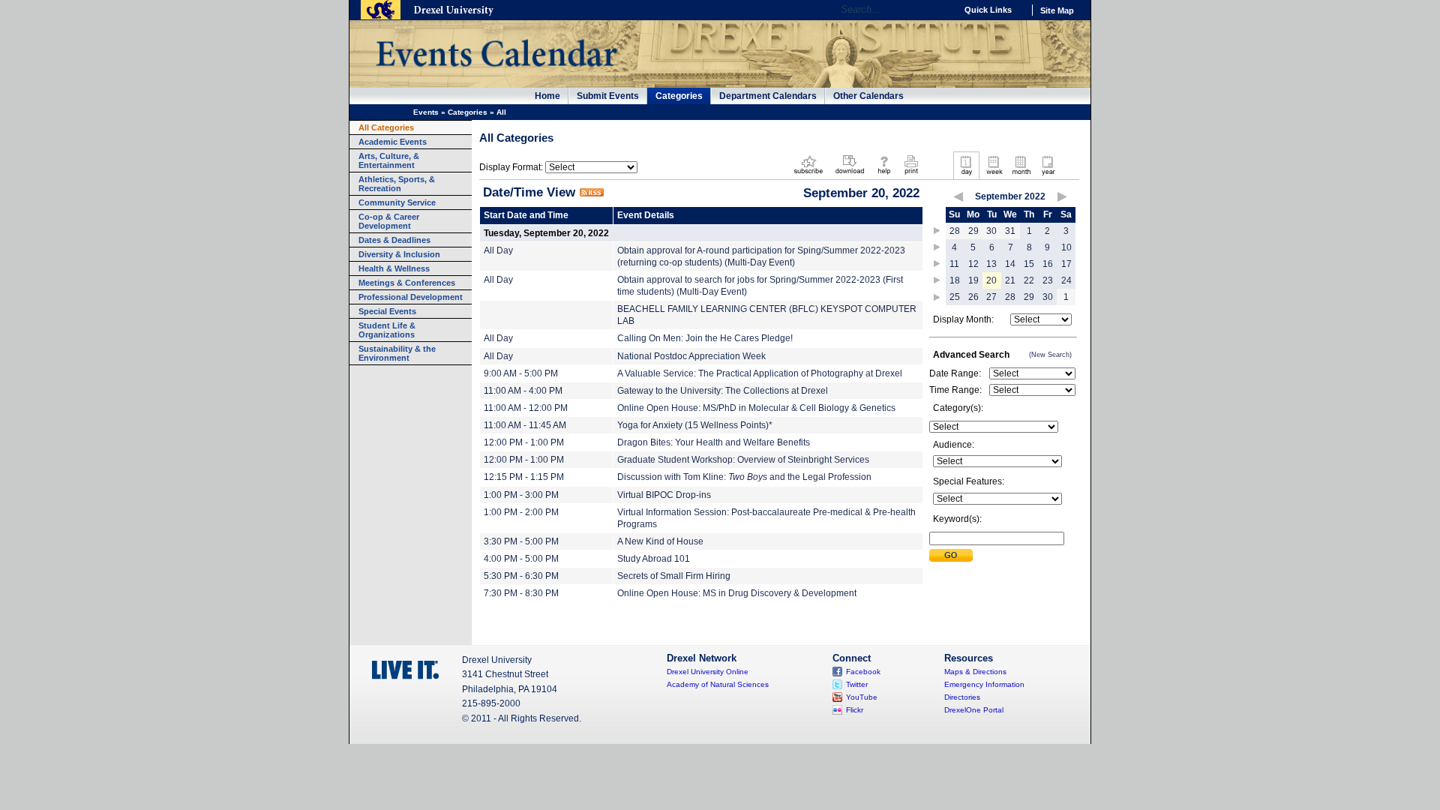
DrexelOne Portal (974, 710)
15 (1029, 264)
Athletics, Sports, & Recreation (396, 184)
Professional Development (410, 297)
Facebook (863, 672)
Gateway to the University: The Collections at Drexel (722, 390)
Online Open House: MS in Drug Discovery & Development (736, 593)
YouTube (862, 697)
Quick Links (988, 9)
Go (941, 9)
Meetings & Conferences (406, 282)
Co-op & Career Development (388, 221)
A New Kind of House (660, 541)
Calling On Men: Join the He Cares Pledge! (705, 338)
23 (1047, 280)
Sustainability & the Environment (397, 353)
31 (1010, 231)
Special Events (387, 311)
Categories (679, 96)
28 (955, 231)
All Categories (386, 127)
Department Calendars (768, 96)
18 (955, 280)
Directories (962, 697)
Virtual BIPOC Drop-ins (664, 495)
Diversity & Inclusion (399, 254)
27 (991, 297)
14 (1010, 264)
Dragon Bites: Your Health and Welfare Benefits (713, 442)
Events (426, 112)
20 (991, 280)
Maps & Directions (975, 672)
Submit (951, 555)
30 (991, 231)
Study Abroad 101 (653, 558)
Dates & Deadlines (394, 240)
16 (1047, 264)
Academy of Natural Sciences (718, 684)
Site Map (1057, 10)
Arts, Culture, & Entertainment (388, 161)
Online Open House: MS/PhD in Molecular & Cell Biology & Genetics (756, 408)
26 (973, 297)
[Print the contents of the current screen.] (910, 175)
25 (955, 297)
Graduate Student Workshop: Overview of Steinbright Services (743, 459)
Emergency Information (984, 684)
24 (1066, 280)
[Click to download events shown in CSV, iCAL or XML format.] (849, 175)
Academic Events (392, 141)
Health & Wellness (394, 268)
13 (991, 264)
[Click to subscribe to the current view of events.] (808, 175)
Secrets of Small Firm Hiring (673, 576)
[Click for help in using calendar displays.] (884, 175)
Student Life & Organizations (387, 330)
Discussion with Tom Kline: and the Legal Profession (744, 477)
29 (973, 231)
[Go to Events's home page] (496, 74)
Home (547, 96)
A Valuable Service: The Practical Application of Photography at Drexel (759, 373)
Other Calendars (868, 96)
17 (1066, 264)
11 (954, 264)
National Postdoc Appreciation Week (691, 356)
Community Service (397, 202)
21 (1010, 280)
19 (973, 280)
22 (1029, 280)
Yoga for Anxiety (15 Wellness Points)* (694, 425)
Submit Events (608, 96)
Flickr (854, 710)
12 (973, 264)
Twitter (857, 684)
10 (1066, 247)
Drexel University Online (707, 672)
